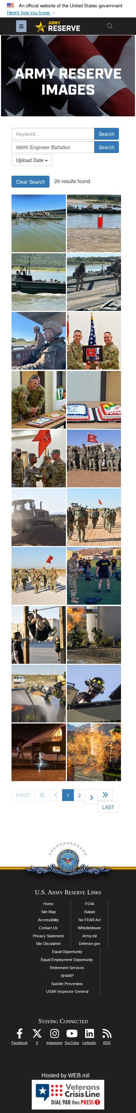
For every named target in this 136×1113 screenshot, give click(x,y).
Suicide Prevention (67, 984)
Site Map (48, 912)
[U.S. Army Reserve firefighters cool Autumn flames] (94, 635)
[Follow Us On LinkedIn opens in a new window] (89, 1035)
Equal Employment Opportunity (67, 960)
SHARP (67, 976)
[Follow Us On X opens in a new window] (37, 1035)
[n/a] (94, 458)
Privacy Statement (48, 936)
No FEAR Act (89, 920)
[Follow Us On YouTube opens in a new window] (72, 1035)
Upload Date (30, 160)
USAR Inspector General (67, 991)
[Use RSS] (106, 1035)
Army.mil (89, 936)
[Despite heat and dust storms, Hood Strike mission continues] (39, 223)
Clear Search (30, 181)
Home (48, 904)
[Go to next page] (91, 796)
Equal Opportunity (67, 952)
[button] (32, 12)
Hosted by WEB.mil (65, 1075)
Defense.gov (89, 943)
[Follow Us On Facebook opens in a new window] (19, 1035)
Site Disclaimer (48, 943)
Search (106, 133)
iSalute (89, 912)
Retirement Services (67, 968)
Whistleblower (89, 928)
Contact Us (48, 928)
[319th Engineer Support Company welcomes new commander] (94, 341)
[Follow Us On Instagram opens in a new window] (54, 1035)
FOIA (89, 904)
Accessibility (48, 920)
